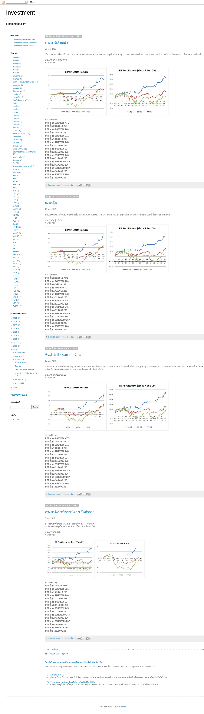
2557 (15, 64)
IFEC (15, 215)
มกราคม (18, 383)
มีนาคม (18, 359)
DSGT (15, 203)
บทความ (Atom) (62, 654)
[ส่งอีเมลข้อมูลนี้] (78, 185)
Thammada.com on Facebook (25, 43)
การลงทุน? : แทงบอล (55, 675)
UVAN (15, 300)
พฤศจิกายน (17, 137)
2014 (15, 336)
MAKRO (16, 236)
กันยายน (16, 79)
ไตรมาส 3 (16, 122)
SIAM (15, 270)
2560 (15, 73)
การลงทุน (16, 85)
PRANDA (16, 255)
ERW (15, 206)
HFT (14, 212)
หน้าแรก (131, 649)
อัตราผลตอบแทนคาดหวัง (23, 166)
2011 (15, 346)
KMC (15, 224)
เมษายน (16, 146)
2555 (15, 58)
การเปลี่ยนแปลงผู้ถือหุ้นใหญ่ (23, 82)
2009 (15, 387)
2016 (15, 329)
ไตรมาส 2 (16, 118)
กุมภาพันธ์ (19, 380)
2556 (15, 61)
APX (14, 178)
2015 (15, 332)
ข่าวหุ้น (15, 94)
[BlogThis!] (81, 185)
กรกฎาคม (16, 76)
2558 (15, 67)
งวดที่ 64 (16, 106)
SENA (15, 267)
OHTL (15, 245)
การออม (16, 88)
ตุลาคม (15, 112)
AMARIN (16, 172)
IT (13, 218)
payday (16, 251)
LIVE (15, 230)
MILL (15, 239)
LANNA (16, 227)
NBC (15, 242)
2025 (15, 318)
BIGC (15, 185)
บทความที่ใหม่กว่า (53, 649)
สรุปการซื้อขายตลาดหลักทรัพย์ (24, 152)
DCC (15, 200)
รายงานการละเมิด (18, 395)
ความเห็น (16, 97)
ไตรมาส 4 (16, 125)
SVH (14, 276)
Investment (20, 12)
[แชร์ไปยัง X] (84, 185)
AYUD (15, 181)
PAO (14, 248)
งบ (14, 103)
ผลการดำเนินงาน (19, 134)
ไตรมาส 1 (16, 115)
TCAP (15, 279)
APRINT (16, 175)
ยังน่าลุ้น (51, 203)
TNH (14, 285)
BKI (14, 188)
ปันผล (15, 131)
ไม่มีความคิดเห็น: (68, 185)
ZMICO (15, 306)
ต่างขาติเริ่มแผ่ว (56, 42)
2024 (15, 322)
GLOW (15, 209)
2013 (15, 339)
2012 (15, 343)
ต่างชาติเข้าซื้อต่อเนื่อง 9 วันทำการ (69, 512)
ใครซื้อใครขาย (18, 100)
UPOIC (15, 297)
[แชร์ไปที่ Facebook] (87, 185)
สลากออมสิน (17, 157)
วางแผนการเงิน (19, 149)
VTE (14, 303)
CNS (15, 194)
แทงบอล (16, 128)
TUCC (15, 291)
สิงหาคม (16, 160)
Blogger (122, 707)
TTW (14, 288)
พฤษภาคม (17, 140)
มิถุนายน (16, 143)
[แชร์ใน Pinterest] (89, 185)
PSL (14, 258)
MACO (15, 233)
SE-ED (15, 264)
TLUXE (16, 282)
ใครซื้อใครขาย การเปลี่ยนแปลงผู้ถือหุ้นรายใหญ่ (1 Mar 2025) (73, 662)
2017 (15, 325)
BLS (14, 191)
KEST (15, 221)
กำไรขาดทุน (17, 91)
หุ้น (14, 163)
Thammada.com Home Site (24, 40)
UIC (14, 294)
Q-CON (16, 261)
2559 (15, 70)
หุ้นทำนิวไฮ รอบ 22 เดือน (63, 355)
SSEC (15, 273)
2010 (15, 349)
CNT (14, 197)
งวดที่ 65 (16, 109)
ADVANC (16, 169)
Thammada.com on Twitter (23, 46)
